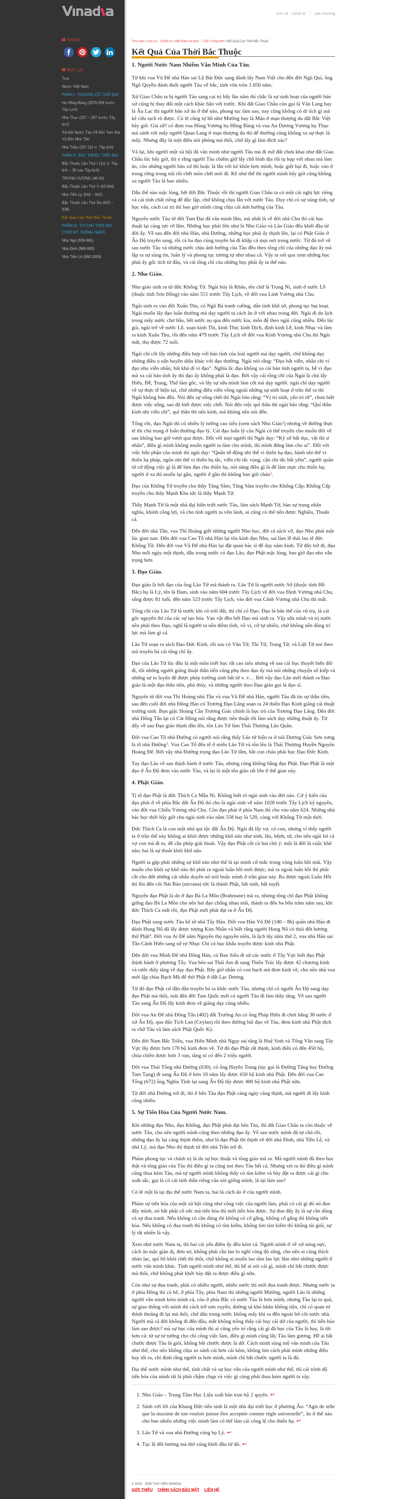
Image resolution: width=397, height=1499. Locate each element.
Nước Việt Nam (75, 86)
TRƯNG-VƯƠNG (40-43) (83, 178)
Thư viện (138, 41)
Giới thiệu (142, 1490)
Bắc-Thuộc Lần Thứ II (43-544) (88, 186)
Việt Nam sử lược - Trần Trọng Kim (199, 41)
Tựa (65, 78)
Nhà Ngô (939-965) (77, 240)
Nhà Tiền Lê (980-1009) (81, 257)
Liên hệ (211, 1490)
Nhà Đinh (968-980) (78, 248)
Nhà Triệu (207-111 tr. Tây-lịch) (87, 147)
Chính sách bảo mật (178, 1490)
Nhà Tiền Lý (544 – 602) (82, 194)
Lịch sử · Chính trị (291, 13)
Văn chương (324, 13)
